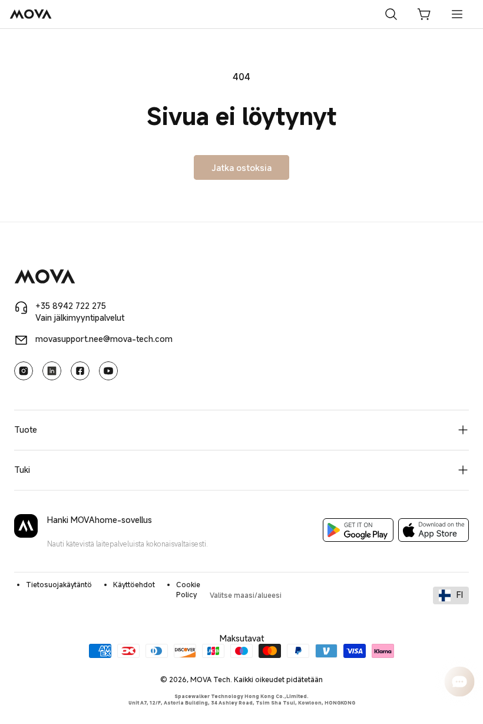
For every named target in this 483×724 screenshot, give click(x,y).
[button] (424, 14)
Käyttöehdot (134, 584)
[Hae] (391, 14)
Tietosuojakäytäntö (59, 584)
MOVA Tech (210, 679)
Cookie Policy (188, 589)
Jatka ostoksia (241, 167)
